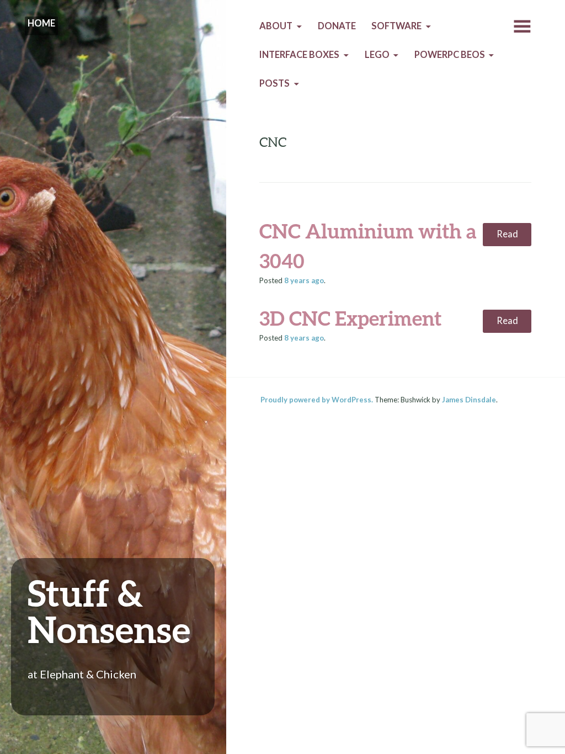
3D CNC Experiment (350, 318)
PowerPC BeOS (449, 54)
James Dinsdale (469, 399)
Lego (377, 54)
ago (304, 280)
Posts (274, 83)
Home (41, 23)
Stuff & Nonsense (109, 611)
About (275, 25)
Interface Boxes (299, 54)
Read (507, 234)
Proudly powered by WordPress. (316, 399)
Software (396, 25)
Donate (337, 25)
